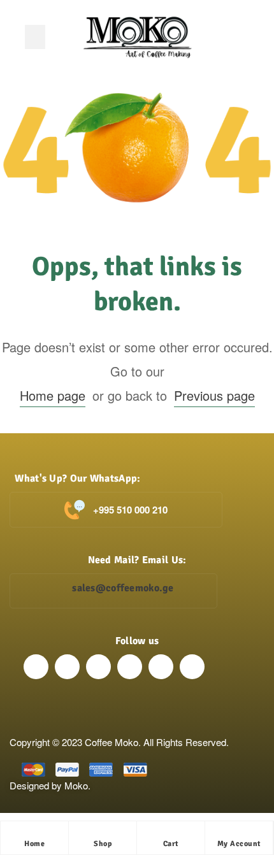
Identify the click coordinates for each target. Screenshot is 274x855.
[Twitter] (98, 666)
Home (34, 844)
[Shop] (102, 834)
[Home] (34, 834)
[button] (35, 37)
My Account (239, 844)
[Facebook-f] (36, 666)
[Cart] (170, 834)
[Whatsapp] (192, 666)
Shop (103, 844)
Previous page (214, 395)
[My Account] (239, 834)
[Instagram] (67, 666)
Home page (52, 395)
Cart (171, 844)
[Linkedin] (129, 666)
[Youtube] (160, 666)
